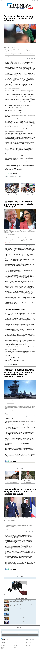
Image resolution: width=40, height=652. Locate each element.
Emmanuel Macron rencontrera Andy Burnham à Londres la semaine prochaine (20, 491)
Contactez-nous (28, 642)
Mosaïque (15, 645)
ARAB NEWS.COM (6, 0)
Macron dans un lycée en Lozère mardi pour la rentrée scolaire (21, 608)
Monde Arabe (3, 642)
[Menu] (1, 0)
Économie (2, 647)
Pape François (11, 176)
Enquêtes (15, 642)
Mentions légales (29, 645)
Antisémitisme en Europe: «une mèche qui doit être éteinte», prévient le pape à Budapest (12, 192)
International (3, 645)
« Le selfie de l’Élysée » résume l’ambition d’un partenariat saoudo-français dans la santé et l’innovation (22, 601)
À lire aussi (20, 181)
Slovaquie (20, 176)
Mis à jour (17, 471)
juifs (15, 176)
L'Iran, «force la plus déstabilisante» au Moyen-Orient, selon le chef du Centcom (28, 480)
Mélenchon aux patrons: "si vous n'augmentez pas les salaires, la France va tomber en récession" (21, 617)
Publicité (27, 644)
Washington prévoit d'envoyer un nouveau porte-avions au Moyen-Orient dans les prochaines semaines (19, 373)
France (2, 644)
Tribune (15, 644)
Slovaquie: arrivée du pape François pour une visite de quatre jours (28, 192)
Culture (2, 648)
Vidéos (15, 647)
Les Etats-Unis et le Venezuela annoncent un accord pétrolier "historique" (19, 204)
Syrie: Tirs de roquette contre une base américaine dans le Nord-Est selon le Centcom (12, 480)
